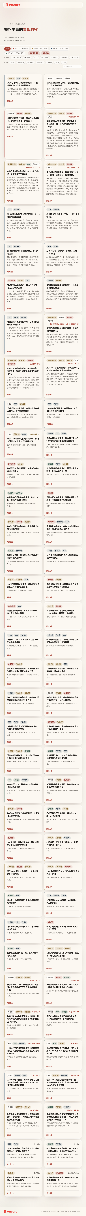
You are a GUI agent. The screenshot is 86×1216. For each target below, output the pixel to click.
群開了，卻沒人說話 (40, 49)
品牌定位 (54, 57)
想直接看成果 (34, 53)
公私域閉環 (74, 57)
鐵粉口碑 (64, 57)
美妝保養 (31, 62)
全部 (7, 49)
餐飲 (12, 62)
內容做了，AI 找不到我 (60, 49)
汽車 (64, 62)
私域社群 (28, 57)
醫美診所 (40, 62)
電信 (57, 62)
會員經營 (45, 57)
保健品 (50, 62)
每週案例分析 (17, 57)
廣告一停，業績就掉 (21, 49)
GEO (36, 58)
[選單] (79, 5)
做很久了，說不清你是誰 (16, 53)
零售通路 (21, 62)
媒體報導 (46, 53)
